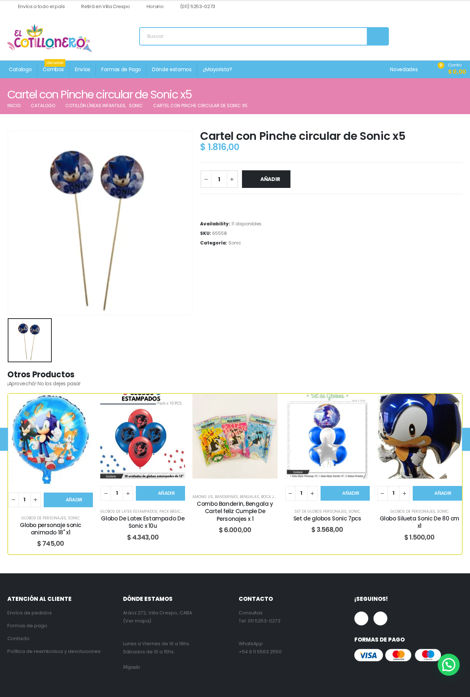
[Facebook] (445, 6)
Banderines (226, 497)
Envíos (82, 69)
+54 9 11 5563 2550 (260, 652)
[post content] (50, 439)
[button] (449, 665)
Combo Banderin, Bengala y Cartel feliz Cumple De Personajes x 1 (235, 511)
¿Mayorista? (217, 69)
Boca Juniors (274, 497)
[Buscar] (377, 36)
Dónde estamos (171, 69)
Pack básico (171, 511)
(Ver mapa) (137, 621)
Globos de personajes (43, 518)
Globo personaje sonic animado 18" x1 (50, 528)
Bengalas (249, 497)
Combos (53, 67)
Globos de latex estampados (129, 511)
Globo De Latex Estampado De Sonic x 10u (142, 522)
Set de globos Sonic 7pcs (327, 518)
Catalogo (20, 69)
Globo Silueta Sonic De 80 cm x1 (420, 522)
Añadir (270, 179)
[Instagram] (457, 6)
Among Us (202, 497)
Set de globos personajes (320, 511)
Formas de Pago (121, 69)
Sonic (234, 243)
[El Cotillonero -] (49, 38)
